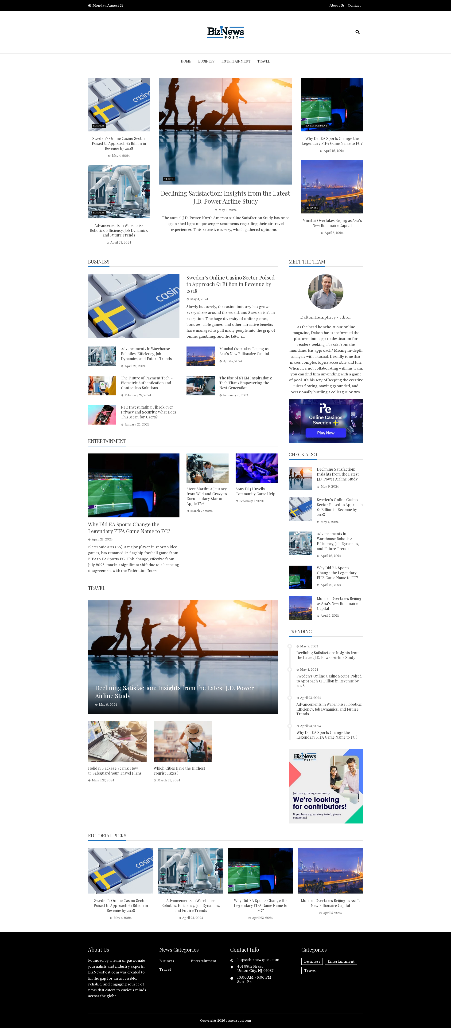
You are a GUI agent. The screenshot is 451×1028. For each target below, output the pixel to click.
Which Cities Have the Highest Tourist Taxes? (179, 771)
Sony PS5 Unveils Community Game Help (255, 491)
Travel (263, 61)
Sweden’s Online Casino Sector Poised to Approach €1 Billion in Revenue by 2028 (119, 143)
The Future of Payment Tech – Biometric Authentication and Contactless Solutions (147, 382)
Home (186, 61)
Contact (354, 6)
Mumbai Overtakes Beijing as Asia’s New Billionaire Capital (332, 223)
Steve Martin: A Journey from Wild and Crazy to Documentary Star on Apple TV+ (207, 496)
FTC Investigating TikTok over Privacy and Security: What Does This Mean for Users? (148, 412)
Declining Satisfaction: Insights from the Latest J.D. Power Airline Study (225, 197)
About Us (337, 6)
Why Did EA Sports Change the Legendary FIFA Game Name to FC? (332, 141)
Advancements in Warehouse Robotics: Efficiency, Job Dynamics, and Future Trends (119, 230)
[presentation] (92, 884)
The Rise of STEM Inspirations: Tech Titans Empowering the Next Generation (245, 382)
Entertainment (236, 61)
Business (206, 61)
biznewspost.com (238, 1020)
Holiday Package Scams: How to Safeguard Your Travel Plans (114, 771)
